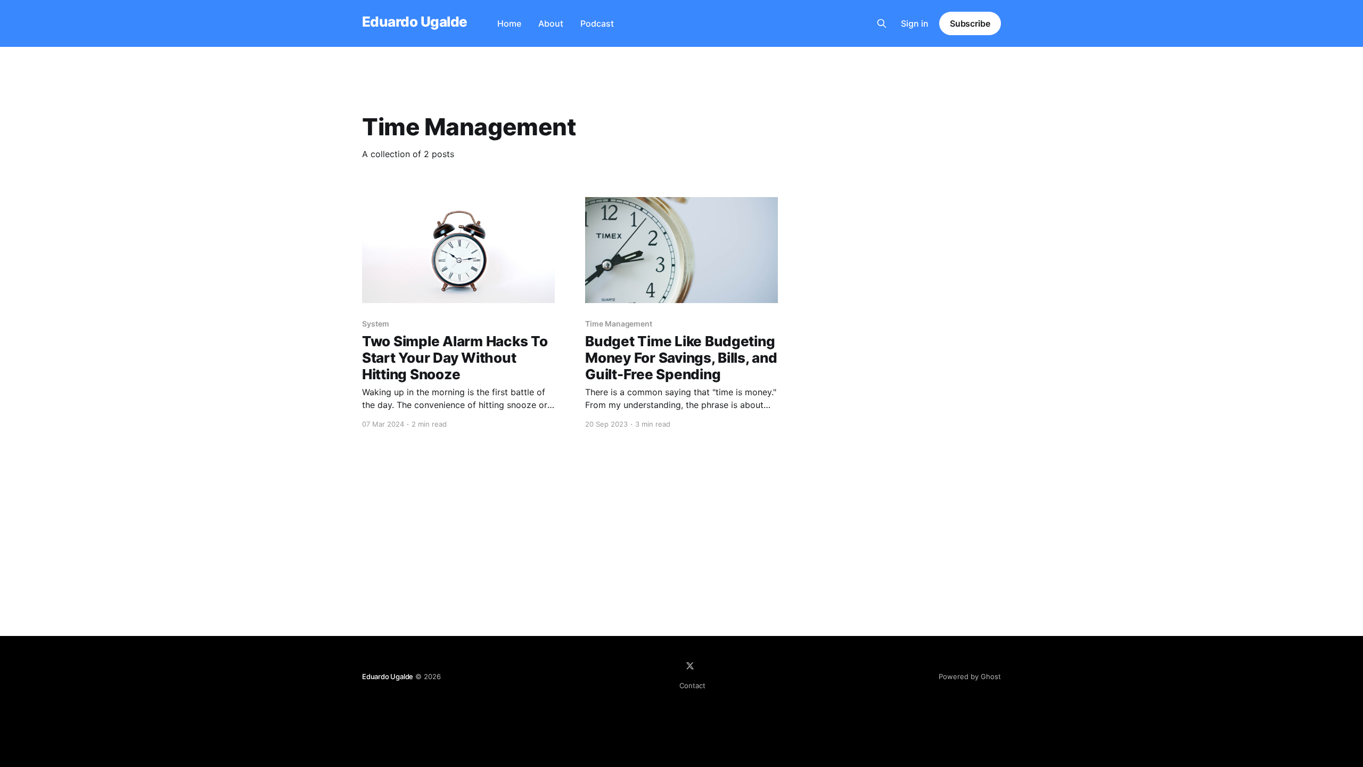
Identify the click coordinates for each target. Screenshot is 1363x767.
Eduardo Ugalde (414, 22)
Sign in (915, 23)
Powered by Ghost (970, 676)
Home (509, 23)
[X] (690, 666)
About (550, 23)
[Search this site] (881, 23)
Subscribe (970, 23)
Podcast (597, 23)
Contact (692, 685)
